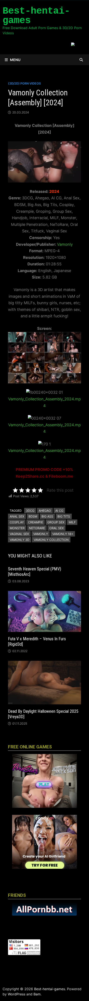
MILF (72, 522)
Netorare (37, 528)
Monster (17, 528)
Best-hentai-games (36, 16)
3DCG (30, 510)
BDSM (33, 516)
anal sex (17, 516)
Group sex (55, 522)
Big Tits (63, 516)
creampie (35, 522)
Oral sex (56, 528)
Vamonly (65, 244)
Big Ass (47, 516)
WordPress (16, 994)
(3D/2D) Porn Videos (24, 83)
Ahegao (45, 510)
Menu (15, 60)
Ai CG (59, 510)
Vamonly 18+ (62, 534)
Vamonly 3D (19, 539)
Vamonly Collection (51, 539)
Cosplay (17, 522)
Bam (37, 994)
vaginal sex (19, 534)
